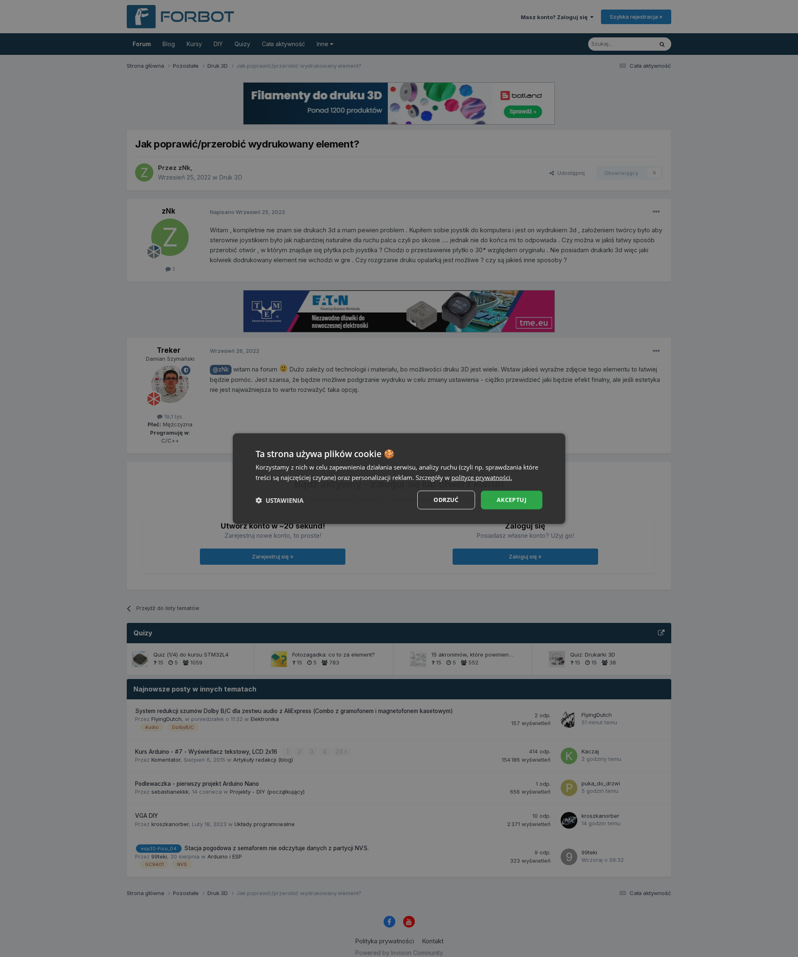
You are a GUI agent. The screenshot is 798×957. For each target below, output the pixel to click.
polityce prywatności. (481, 477)
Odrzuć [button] (445, 500)
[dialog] (399, 478)
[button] (279, 499)
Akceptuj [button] (512, 500)
